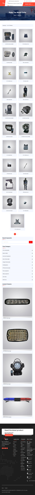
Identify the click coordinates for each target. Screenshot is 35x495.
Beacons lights (5, 253)
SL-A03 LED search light (9, 136)
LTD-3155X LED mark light (7, 351)
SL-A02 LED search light (9, 210)
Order (14, 455)
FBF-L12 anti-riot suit (25, 99)
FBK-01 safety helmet (25, 62)
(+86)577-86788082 (28, 1)
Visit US (14, 447)
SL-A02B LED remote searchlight (26, 136)
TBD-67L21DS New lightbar (7, 417)
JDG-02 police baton (25, 173)
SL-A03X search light (9, 62)
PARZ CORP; (8, 492)
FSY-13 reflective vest (26, 155)
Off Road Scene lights (6, 267)
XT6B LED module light (6, 318)
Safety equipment (6, 273)
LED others (5, 276)
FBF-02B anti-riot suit (25, 192)
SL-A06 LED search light (6, 384)
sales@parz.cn (11, 5)
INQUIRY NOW (28, 4)
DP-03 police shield (9, 173)
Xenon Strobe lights (6, 259)
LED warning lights (6, 250)
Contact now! (8, 435)
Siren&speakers (5, 264)
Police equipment (6, 270)
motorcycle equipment (6, 256)
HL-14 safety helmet (25, 210)
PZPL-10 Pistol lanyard (9, 192)
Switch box (5, 279)
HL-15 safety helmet (9, 155)
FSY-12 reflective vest (17, 229)
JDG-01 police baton (9, 99)
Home (15, 15)
